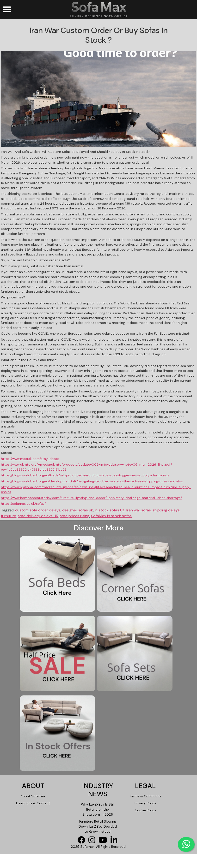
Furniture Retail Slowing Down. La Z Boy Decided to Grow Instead (98, 826)
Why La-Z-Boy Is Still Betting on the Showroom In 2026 (97, 809)
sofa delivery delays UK (38, 515)
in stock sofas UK (110, 510)
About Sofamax (32, 796)
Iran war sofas (138, 510)
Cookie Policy (145, 810)
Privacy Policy (145, 803)
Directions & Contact (33, 803)
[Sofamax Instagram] (93, 841)
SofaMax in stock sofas (111, 515)
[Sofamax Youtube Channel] (104, 841)
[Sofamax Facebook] (82, 841)
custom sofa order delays (38, 510)
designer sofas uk (77, 510)
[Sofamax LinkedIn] (115, 841)
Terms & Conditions (145, 796)
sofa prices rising (74, 515)
